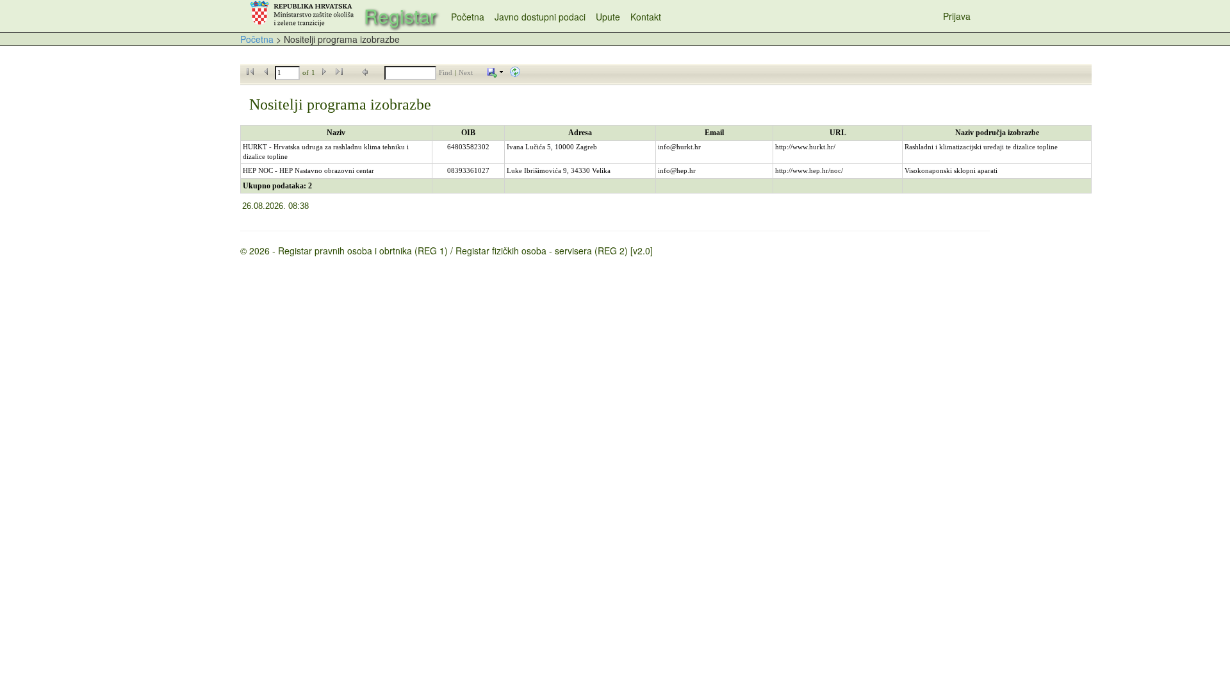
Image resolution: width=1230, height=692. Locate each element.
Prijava (957, 16)
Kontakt (645, 16)
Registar (400, 15)
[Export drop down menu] (495, 72)
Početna (467, 16)
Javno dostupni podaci (540, 16)
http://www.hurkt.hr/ (805, 147)
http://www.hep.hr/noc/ (809, 170)
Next (466, 72)
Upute (608, 16)
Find (445, 72)
